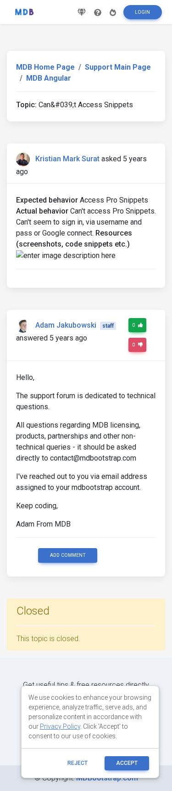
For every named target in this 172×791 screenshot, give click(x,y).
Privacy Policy (60, 726)
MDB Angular (48, 78)
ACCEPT (127, 763)
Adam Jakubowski (65, 325)
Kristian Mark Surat (67, 158)
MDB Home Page (45, 67)
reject (77, 763)
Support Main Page (118, 67)
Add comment (68, 555)
